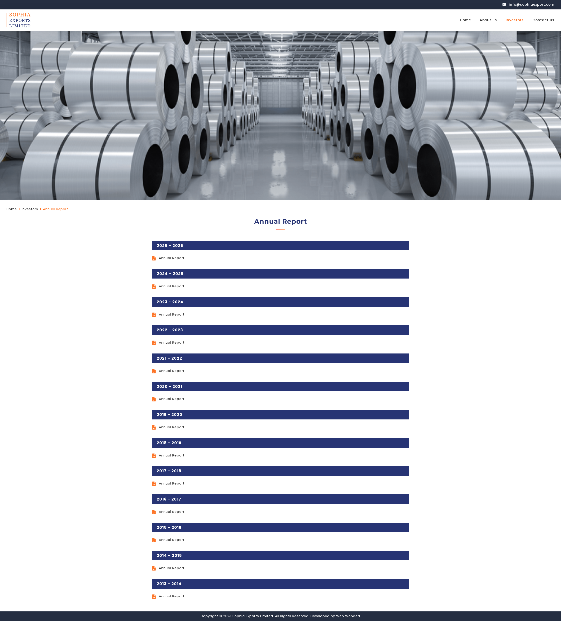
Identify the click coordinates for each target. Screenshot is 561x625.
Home (465, 20)
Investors (515, 20)
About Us (488, 20)
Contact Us (543, 20)
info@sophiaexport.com (531, 4)
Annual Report (172, 258)
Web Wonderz (348, 616)
